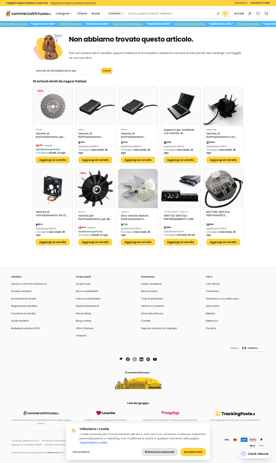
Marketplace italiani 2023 (25, 328)
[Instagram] (134, 359)
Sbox (81, 129)
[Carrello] (266, 13)
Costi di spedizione (152, 298)
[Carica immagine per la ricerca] (218, 13)
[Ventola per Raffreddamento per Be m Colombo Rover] (95, 188)
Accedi (239, 13)
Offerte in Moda (257, 24)
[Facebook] (128, 359)
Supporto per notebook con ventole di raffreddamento (179, 131)
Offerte (82, 13)
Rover (81, 211)
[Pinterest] (148, 359)
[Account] (249, 13)
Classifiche (212, 291)
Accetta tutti (193, 452)
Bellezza (210, 313)
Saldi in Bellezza (79, 24)
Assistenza (241, 3)
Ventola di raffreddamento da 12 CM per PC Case (51, 213)
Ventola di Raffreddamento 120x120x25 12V (89, 135)
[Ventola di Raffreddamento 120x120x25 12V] (95, 106)
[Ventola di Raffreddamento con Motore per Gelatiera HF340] (223, 106)
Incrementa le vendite (23, 298)
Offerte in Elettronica (198, 24)
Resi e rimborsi (149, 291)
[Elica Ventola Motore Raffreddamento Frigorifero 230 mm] (138, 188)
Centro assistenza (151, 283)
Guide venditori (20, 320)
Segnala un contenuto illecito (26, 444)
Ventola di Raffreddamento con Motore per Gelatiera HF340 (220, 135)
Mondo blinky (83, 313)
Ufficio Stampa (84, 328)
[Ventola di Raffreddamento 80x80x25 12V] (138, 106)
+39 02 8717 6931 (260, 3)
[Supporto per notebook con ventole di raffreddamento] (180, 106)
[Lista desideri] (258, 13)
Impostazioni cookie (93, 442)
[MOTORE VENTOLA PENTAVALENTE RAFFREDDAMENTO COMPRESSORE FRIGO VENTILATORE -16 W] (223, 188)
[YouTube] (155, 359)
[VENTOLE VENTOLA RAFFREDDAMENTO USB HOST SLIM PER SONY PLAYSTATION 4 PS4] (180, 188)
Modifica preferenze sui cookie (61, 444)
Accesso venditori (21, 291)
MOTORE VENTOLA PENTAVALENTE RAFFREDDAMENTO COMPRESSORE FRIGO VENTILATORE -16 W (220, 213)
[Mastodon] (121, 359)
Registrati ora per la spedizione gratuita (73, 3)
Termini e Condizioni (152, 306)
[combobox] (170, 13)
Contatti (145, 320)
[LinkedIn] (141, 359)
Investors (81, 335)
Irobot (125, 211)
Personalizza (81, 452)
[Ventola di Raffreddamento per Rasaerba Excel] (52, 106)
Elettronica (212, 320)
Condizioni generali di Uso (25, 440)
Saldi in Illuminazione (137, 24)
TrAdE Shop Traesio (176, 211)
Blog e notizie (83, 320)
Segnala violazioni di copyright (159, 328)
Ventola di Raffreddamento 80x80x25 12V (132, 135)
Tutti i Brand (213, 283)
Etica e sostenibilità (87, 291)
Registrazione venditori (24, 306)
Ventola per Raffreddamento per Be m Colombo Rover (94, 217)
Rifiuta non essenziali (159, 452)
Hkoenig (211, 129)
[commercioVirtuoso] (28, 13)
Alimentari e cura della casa (222, 298)
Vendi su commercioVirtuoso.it (28, 283)
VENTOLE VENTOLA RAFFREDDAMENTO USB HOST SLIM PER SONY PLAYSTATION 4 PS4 (178, 217)
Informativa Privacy (152, 313)
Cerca (106, 70)
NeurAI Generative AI (87, 306)
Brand (96, 13)
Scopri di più (83, 283)
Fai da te (211, 328)
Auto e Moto (212, 306)
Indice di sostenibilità (88, 298)
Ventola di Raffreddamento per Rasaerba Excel (49, 135)
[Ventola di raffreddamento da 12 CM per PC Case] (52, 188)
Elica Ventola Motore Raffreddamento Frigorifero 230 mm (134, 217)
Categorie (62, 13)
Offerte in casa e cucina (19, 24)
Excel (39, 129)
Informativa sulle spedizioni (56, 440)
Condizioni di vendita (23, 313)
